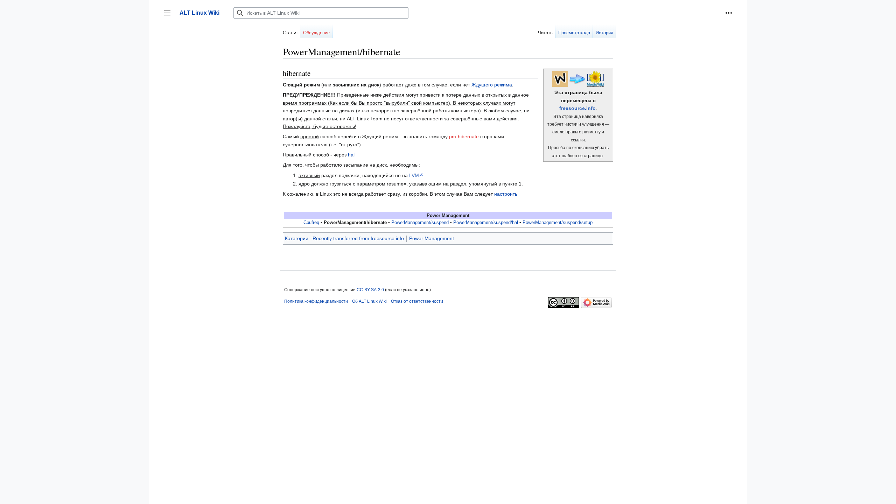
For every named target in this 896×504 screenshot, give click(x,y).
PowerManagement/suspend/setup (558, 222)
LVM (414, 175)
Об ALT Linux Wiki (369, 301)
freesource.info (577, 108)
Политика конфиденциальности (316, 301)
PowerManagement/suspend (420, 222)
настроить (505, 194)
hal (351, 155)
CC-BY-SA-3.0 (370, 289)
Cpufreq (311, 222)
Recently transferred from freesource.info (358, 238)
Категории (296, 238)
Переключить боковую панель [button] (169, 16)
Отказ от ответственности (417, 301)
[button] (729, 13)
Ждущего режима (491, 85)
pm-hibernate (464, 136)
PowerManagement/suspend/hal (485, 222)
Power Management (431, 238)
